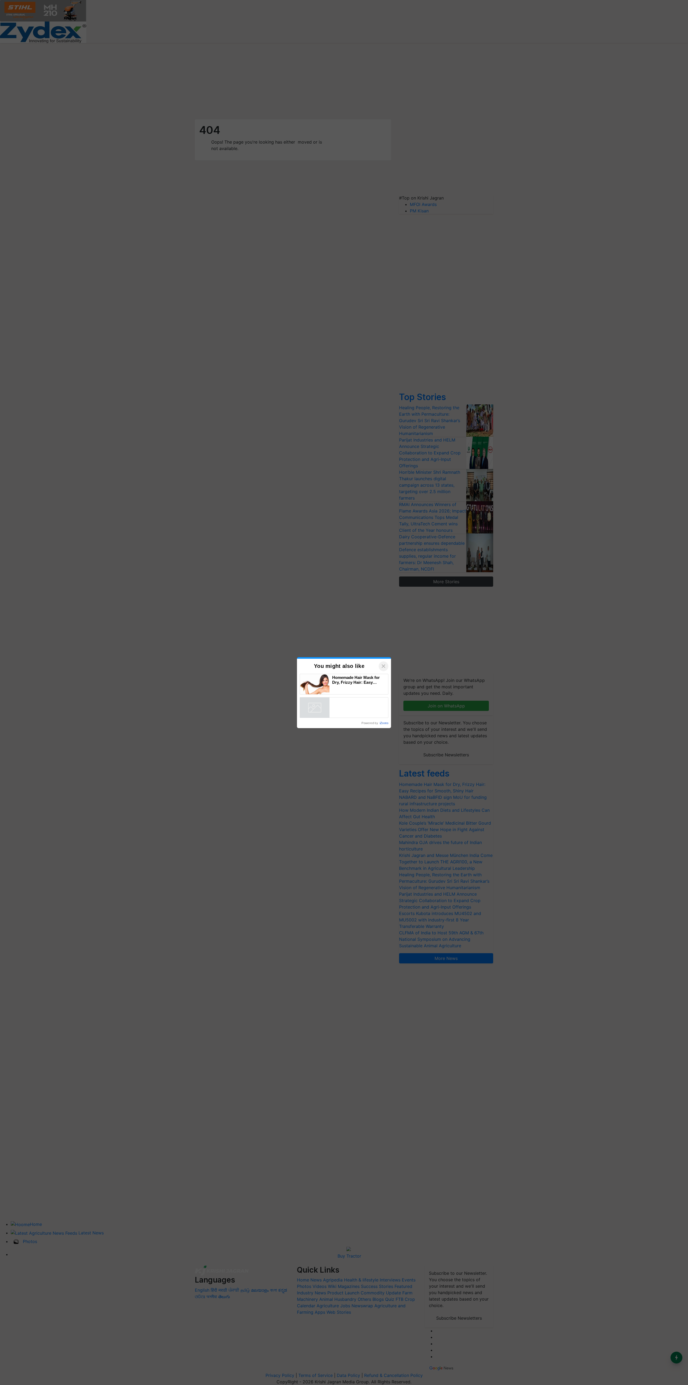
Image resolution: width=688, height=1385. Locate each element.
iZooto (384, 723)
